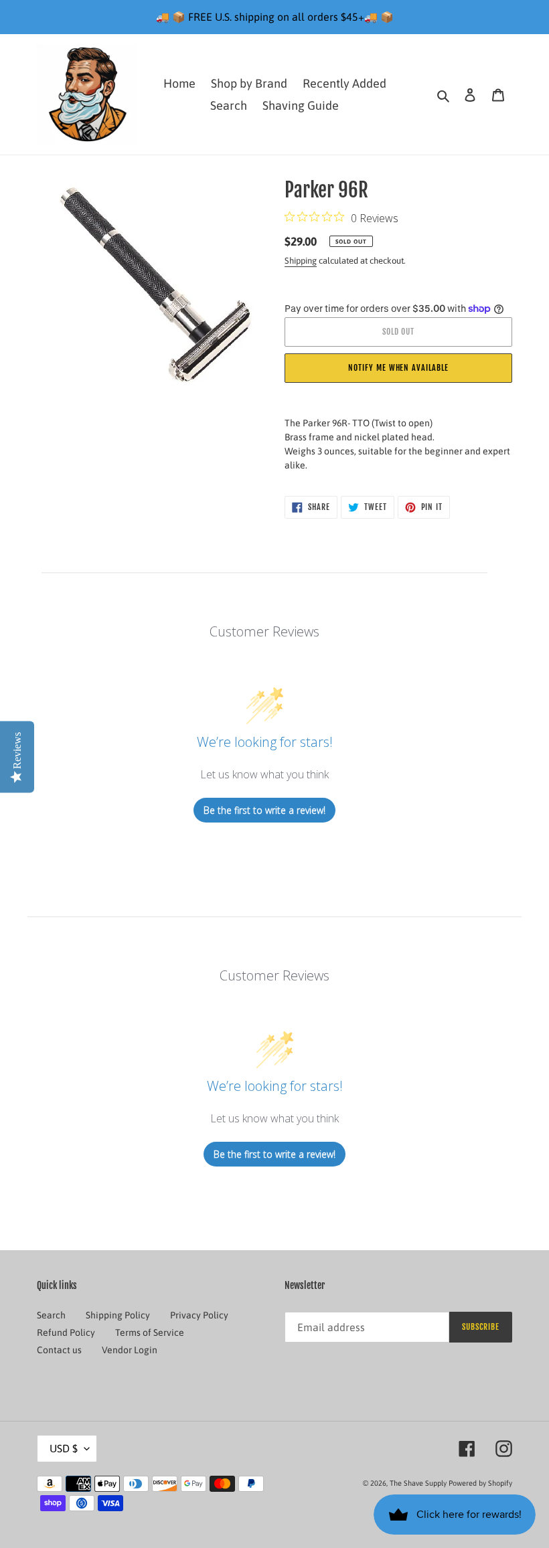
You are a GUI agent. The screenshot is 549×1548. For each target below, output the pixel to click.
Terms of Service (149, 1332)
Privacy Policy (199, 1315)
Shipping (301, 261)
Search (51, 1315)
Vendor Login (129, 1350)
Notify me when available (398, 368)
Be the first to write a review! (264, 810)
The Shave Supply (418, 1483)
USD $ (64, 1448)
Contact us (59, 1350)
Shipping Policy (118, 1315)
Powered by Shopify (480, 1483)
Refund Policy (66, 1332)
